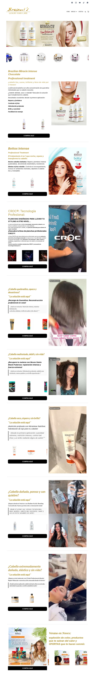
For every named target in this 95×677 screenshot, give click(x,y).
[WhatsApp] (87, 3)
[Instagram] (76, 3)
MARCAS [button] (73, 11)
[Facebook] (72, 3)
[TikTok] (84, 3)
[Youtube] (80, 3)
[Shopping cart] (88, 11)
